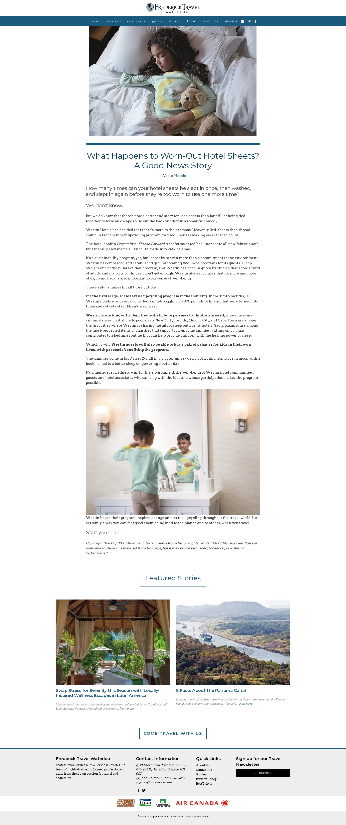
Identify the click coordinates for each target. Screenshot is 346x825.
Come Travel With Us (173, 733)
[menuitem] (95, 21)
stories (173, 21)
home (95, 21)
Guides (201, 774)
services (112, 21)
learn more (127, 708)
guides (157, 21)
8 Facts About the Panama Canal (211, 690)
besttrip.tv (210, 21)
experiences (136, 21)
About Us (203, 765)
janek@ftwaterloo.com (155, 782)
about (229, 21)
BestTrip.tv (204, 783)
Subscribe (263, 773)
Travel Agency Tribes (196, 816)
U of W (191, 21)
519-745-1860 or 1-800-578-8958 (164, 778)
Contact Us (204, 770)
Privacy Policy (206, 779)
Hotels (180, 176)
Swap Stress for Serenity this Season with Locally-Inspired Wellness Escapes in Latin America (108, 693)
